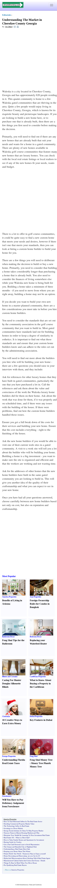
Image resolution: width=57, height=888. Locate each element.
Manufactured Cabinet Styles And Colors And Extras (21, 860)
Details (43, 860)
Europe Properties (9, 756)
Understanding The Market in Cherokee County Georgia (22, 21)
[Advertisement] (28, 59)
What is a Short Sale (22, 837)
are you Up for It (33, 856)
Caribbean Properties (38, 677)
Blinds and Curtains (10, 677)
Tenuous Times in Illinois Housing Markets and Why (21, 833)
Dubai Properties (36, 716)
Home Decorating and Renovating (15, 856)
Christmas (6, 716)
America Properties (9, 597)
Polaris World (8, 854)
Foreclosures (7, 796)
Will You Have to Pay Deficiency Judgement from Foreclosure (13, 803)
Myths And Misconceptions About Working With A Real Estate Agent (27, 858)
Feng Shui (33, 756)
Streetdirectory (24, 885)
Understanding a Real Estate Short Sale (17, 849)
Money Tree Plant (40, 763)
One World (17, 854)
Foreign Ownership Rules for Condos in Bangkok (40, 603)
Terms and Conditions (35, 885)
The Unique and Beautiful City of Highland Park (20, 847)
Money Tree (36, 766)
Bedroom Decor (36, 637)
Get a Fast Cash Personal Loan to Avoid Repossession (21, 844)
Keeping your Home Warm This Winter (17, 851)
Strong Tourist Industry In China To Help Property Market (23, 831)
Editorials (6, 15)
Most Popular (9, 576)
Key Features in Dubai (41, 720)
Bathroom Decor (8, 637)
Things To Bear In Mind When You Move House (20, 863)
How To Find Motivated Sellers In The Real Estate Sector (23, 821)
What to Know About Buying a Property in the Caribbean (40, 683)
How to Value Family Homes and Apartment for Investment (24, 840)
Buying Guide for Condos (12, 842)
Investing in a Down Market (13, 828)
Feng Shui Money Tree (41, 760)
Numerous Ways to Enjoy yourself (34, 854)
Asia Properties (35, 597)
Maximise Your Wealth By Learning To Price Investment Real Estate (27, 835)
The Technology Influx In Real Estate (16, 826)
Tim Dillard (8, 27)
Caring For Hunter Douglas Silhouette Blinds (11, 683)
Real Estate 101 (9, 837)
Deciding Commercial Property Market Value (19, 824)
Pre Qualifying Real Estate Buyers (15, 865)
